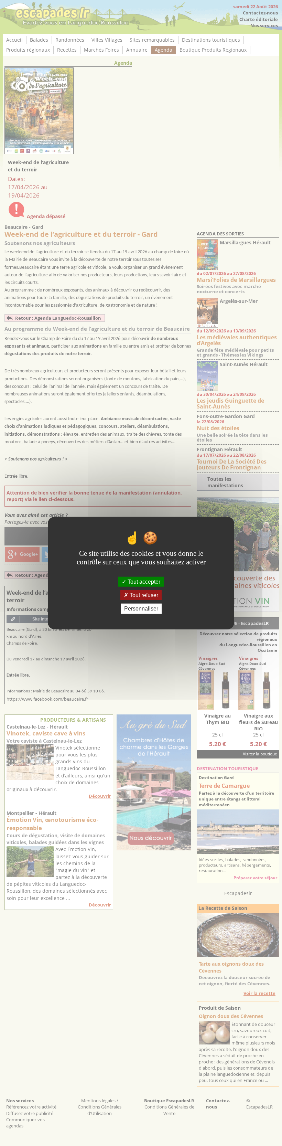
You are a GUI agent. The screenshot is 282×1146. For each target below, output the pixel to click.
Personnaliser (141, 609)
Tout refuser (143, 595)
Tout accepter (143, 582)
